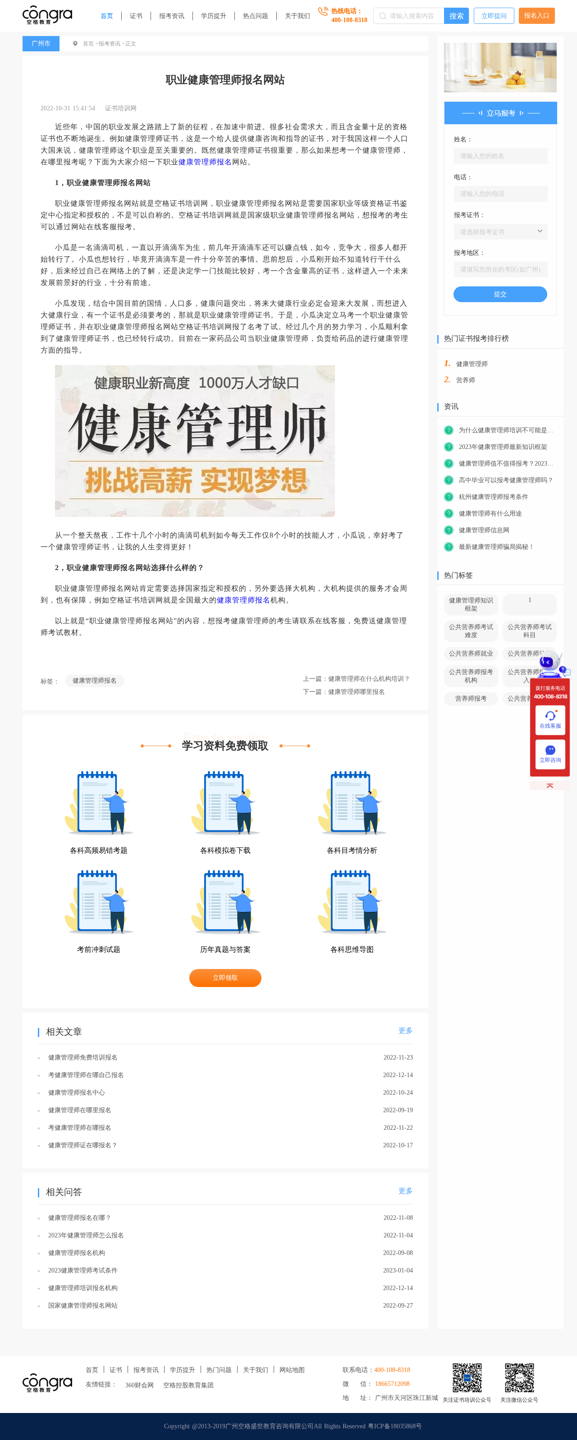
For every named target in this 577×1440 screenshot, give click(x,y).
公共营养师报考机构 (471, 676)
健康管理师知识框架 (471, 604)
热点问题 (255, 16)
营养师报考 (471, 698)
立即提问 (494, 16)
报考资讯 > (112, 44)
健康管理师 (472, 364)
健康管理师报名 (205, 162)
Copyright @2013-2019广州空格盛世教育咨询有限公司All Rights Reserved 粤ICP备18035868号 (293, 1426)
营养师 (465, 380)
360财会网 (139, 1385)
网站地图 (292, 1370)
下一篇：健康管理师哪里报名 (344, 691)
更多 (405, 1030)
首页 (107, 16)
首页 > (91, 44)
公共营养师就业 (471, 653)
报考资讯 (171, 16)
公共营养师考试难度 (471, 631)
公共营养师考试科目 (530, 631)
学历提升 (213, 16)
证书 (136, 16)
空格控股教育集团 (188, 1385)
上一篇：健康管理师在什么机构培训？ (356, 678)
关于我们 (297, 16)
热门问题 (219, 1370)
